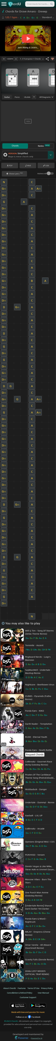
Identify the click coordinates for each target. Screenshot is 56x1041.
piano (17, 97)
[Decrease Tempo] (3, 59)
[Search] (51, 4)
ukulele (27, 97)
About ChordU (9, 988)
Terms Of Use (33, 988)
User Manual (43, 993)
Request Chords (35, 754)
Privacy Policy (47, 988)
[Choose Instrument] (34, 97)
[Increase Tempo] (15, 59)
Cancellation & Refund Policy (19, 993)
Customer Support (28, 997)
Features (22, 988)
